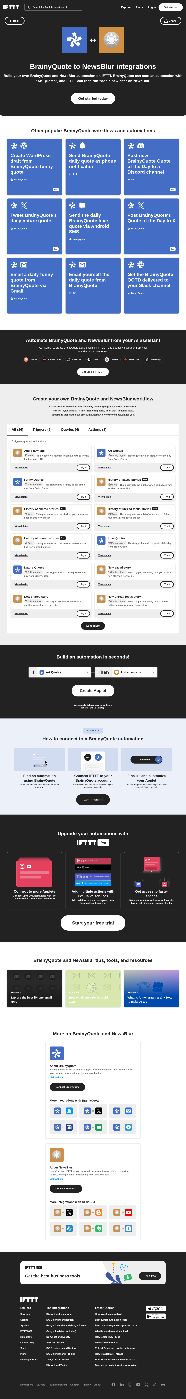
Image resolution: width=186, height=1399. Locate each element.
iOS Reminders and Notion (61, 1348)
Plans (139, 7)
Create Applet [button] (93, 690)
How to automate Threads (109, 1354)
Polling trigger (118, 455)
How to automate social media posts (115, 1359)
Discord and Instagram (58, 1314)
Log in (152, 7)
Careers (40, 1385)
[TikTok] (154, 1384)
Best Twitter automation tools (111, 1320)
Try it (83, 467)
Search (24, 1348)
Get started (171, 7)
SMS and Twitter (55, 1342)
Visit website (57, 1077)
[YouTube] (138, 1384)
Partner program (58, 1385)
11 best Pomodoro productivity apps (115, 1348)
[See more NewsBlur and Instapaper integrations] (122, 1229)
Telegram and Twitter (57, 1359)
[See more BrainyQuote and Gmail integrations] (63, 1127)
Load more (93, 625)
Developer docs (29, 1359)
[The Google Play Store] (156, 1317)
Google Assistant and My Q (61, 1331)
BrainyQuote (51, 66)
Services (25, 1314)
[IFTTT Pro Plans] (145, 480)
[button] (93, 799)
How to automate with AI (108, 1314)
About (97, 1385)
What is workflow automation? (111, 1331)
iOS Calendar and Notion (60, 1320)
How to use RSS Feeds (107, 1337)
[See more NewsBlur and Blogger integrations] (93, 1212)
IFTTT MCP (26, 1331)
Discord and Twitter (57, 1365)
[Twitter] (146, 1384)
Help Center (26, 1337)
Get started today (93, 98)
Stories (24, 1320)
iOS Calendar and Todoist (60, 1354)
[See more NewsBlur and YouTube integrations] (122, 1212)
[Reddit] (163, 1384)
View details (21, 467)
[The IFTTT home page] (11, 7)
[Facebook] (113, 1384)
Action (31, 455)
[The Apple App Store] (156, 1309)
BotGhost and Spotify (58, 1337)
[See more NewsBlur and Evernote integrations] (93, 1229)
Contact (74, 1385)
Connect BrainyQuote (67, 1087)
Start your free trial (93, 923)
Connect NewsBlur (66, 1188)
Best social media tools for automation (116, 1365)
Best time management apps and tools (116, 1325)
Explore (126, 7)
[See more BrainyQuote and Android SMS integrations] (93, 1127)
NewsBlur (98, 66)
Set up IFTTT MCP (93, 371)
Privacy (87, 1385)
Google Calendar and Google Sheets (66, 1325)
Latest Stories (104, 1308)
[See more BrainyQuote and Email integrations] (122, 1111)
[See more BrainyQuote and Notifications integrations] (63, 1111)
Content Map (27, 1342)
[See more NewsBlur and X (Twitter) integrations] (63, 1212)
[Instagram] (130, 1384)
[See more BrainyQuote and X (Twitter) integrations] (93, 1111)
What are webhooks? (106, 1342)
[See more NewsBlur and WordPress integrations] (63, 1229)
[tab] (17, 430)
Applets (24, 1325)
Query (114, 484)
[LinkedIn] (121, 1384)
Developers (26, 1385)
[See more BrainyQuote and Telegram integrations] (122, 1127)
